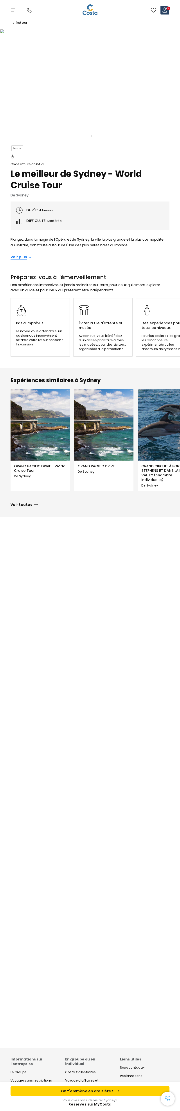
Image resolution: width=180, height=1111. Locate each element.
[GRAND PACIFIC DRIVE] (103, 440)
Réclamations (131, 1076)
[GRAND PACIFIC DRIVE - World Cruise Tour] (40, 440)
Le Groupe (19, 1072)
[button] (153, 10)
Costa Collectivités (80, 1072)
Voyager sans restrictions (31, 1080)
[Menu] (13, 10)
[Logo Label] (90, 10)
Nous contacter (132, 1067)
